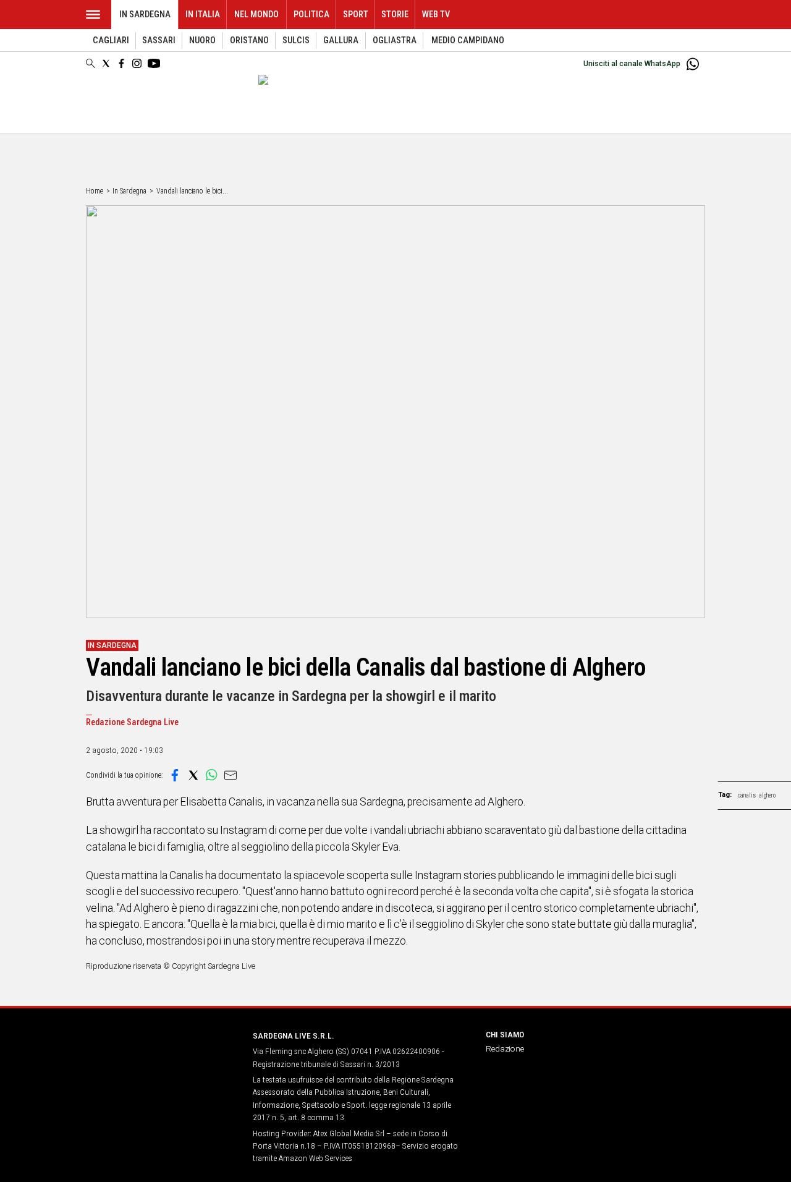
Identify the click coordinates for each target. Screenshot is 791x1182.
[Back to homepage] (162, 1058)
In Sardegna (145, 14)
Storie (394, 14)
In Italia (202, 14)
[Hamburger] (93, 14)
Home (94, 191)
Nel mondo (256, 14)
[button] (175, 775)
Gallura (340, 40)
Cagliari (111, 40)
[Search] (90, 64)
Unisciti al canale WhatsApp (631, 63)
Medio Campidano (467, 40)
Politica (311, 14)
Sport (355, 14)
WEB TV (436, 14)
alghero (767, 795)
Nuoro (202, 40)
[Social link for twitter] (106, 63)
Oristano (249, 40)
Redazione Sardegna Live (132, 722)
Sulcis (296, 40)
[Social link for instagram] (137, 63)
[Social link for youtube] (154, 63)
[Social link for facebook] (121, 63)
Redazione (505, 1048)
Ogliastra (395, 40)
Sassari (159, 40)
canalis (747, 795)
